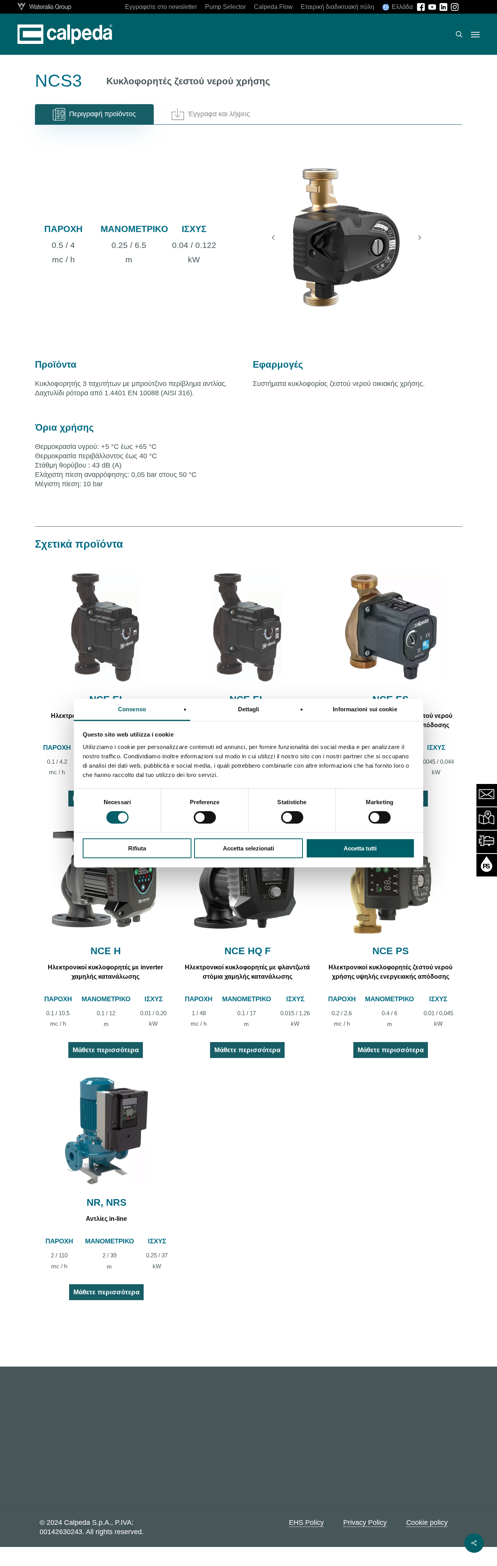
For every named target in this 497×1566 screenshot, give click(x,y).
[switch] (205, 817)
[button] (475, 34)
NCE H (105, 950)
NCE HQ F (247, 950)
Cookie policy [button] (427, 1522)
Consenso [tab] (132, 708)
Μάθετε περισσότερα (106, 1050)
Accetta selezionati (248, 848)
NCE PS (390, 950)
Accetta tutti (360, 848)
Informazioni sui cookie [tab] (365, 708)
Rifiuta (137, 848)
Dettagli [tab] (248, 708)
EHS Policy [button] (306, 1522)
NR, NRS (107, 1202)
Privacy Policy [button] (365, 1522)
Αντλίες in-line (106, 1218)
